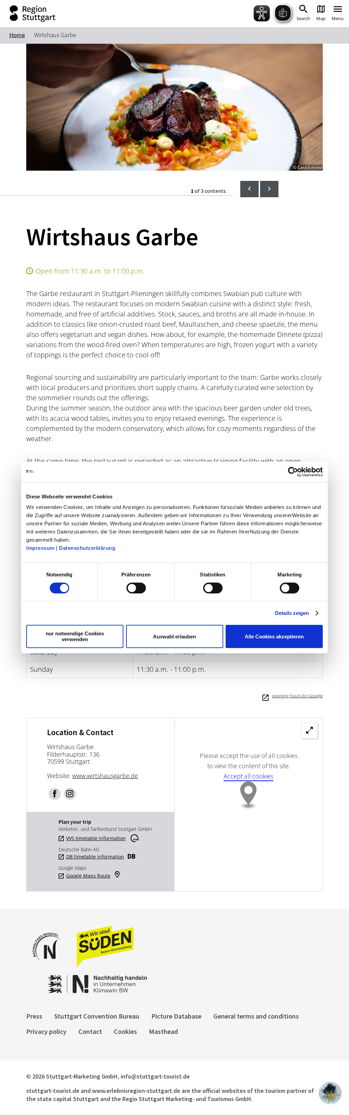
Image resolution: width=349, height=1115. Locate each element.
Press (34, 1016)
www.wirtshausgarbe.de (105, 776)
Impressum (40, 548)
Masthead (163, 1031)
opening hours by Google (297, 696)
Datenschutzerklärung (87, 548)
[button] (330, 1093)
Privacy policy (46, 1031)
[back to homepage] (21, 13)
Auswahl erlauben (174, 636)
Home (17, 35)
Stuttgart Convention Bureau (96, 1016)
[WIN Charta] (84, 991)
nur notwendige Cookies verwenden (75, 636)
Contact (90, 1031)
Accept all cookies (248, 776)
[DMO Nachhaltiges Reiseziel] (50, 965)
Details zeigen (292, 613)
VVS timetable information (96, 838)
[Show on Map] (248, 804)
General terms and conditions (256, 1016)
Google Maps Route (88, 876)
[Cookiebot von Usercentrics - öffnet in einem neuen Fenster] (293, 472)
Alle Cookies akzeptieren (274, 636)
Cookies (125, 1031)
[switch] (136, 588)
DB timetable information (95, 857)
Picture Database (176, 1016)
